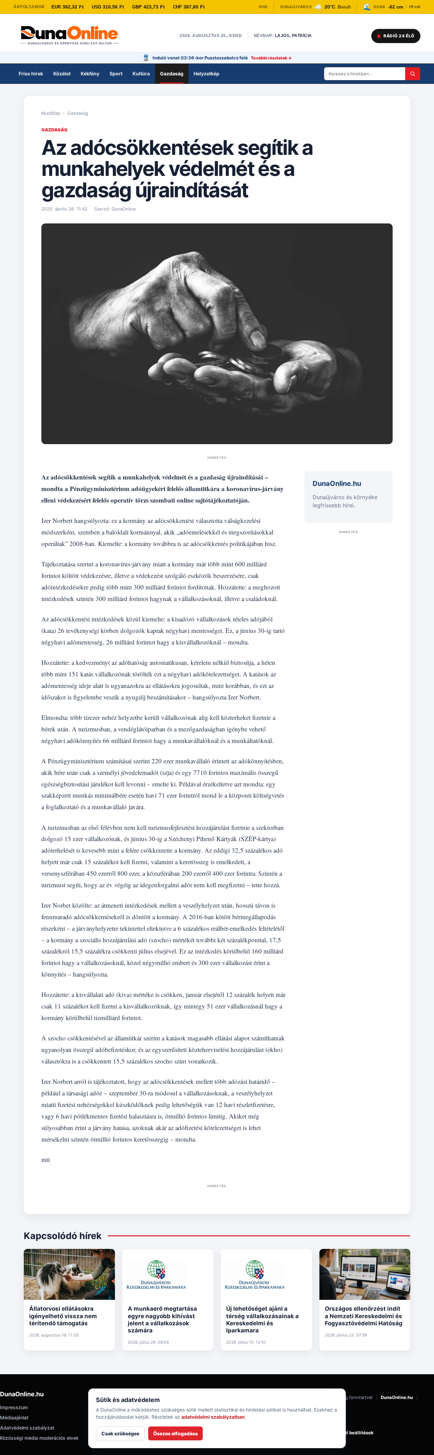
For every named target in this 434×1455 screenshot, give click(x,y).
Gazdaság (171, 73)
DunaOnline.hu (397, 1397)
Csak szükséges (120, 1433)
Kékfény (90, 73)
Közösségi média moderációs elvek (39, 1438)
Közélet (62, 73)
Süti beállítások (356, 1432)
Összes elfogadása (175, 1433)
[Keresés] (412, 73)
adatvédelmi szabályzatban (213, 1417)
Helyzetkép (206, 73)
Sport (116, 73)
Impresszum (14, 1407)
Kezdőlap (50, 113)
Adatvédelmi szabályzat (27, 1428)
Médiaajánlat (14, 1417)
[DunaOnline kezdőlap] (73, 36)
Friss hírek (31, 73)
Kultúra (141, 73)
